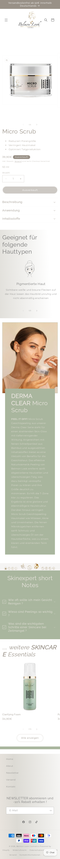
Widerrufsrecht (20, 850)
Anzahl (6, 172)
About (9, 766)
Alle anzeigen (30, 737)
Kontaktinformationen (30, 855)
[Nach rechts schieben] (36, 124)
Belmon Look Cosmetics (27, 846)
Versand (18, 161)
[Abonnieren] (50, 810)
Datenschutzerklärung (40, 850)
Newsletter (12, 772)
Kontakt (10, 786)
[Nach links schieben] (23, 124)
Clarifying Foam (11, 714)
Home (9, 759)
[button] (6, 20)
